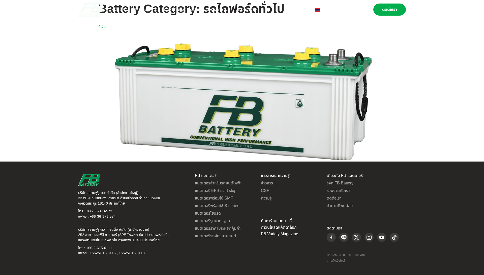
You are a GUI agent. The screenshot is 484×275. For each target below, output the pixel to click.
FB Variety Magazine (279, 234)
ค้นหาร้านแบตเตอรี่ (179, 10)
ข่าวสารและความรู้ (215, 10)
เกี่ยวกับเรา (244, 10)
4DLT (103, 27)
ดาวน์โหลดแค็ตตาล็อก (279, 227)
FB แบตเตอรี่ (142, 10)
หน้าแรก (118, 10)
